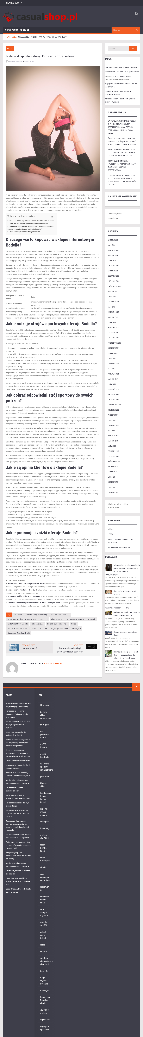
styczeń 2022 (113, 327)
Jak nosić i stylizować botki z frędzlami (121, 67)
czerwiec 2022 (113, 302)
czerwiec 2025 (113, 276)
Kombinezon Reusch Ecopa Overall (81, 619)
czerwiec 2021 (113, 364)
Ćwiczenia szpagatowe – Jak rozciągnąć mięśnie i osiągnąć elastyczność (18, 845)
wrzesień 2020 (113, 410)
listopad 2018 (113, 456)
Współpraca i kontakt (17, 30)
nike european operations (45, 877)
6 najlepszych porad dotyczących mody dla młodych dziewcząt (19, 856)
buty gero (44, 725)
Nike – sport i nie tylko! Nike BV (21, 590)
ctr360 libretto (43, 745)
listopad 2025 (113, 266)
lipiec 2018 (112, 477)
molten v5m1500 (44, 836)
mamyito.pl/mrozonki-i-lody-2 (117, 608)
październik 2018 (114, 461)
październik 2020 (114, 405)
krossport (44, 822)
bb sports (18, 615)
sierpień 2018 (113, 472)
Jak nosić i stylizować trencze (18, 761)
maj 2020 (111, 431)
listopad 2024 (113, 281)
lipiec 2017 (112, 487)
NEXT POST (79, 645)
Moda (9, 48)
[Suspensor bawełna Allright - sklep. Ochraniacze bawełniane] (91, 646)
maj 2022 (111, 307)
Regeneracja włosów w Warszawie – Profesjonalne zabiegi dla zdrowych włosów (18, 753)
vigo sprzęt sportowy (45, 1028)
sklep (73, 624)
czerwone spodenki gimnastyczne (22, 619)
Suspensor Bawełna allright (19, 633)
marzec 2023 (113, 291)
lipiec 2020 (112, 420)
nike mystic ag (38, 624)
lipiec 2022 (112, 297)
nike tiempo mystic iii (44, 912)
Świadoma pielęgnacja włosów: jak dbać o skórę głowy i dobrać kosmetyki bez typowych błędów (122, 141)
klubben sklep (57, 619)
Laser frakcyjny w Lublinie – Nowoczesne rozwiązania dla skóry (18, 881)
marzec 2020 (113, 441)
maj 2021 (111, 369)
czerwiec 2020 (113, 425)
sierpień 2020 (113, 415)
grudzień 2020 (113, 394)
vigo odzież (45, 1020)
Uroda (110, 534)
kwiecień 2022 (113, 312)
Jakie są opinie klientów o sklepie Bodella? (25, 229)
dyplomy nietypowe (122, 76)
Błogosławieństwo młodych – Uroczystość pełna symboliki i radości (18, 813)
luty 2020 (112, 446)
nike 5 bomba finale (43, 848)
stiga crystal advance (59, 628)
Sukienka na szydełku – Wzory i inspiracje (122, 72)
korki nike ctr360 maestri (18, 624)
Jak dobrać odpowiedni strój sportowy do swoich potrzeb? (31, 226)
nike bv (43, 867)
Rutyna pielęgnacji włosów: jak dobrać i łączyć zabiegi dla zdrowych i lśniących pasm (126, 655)
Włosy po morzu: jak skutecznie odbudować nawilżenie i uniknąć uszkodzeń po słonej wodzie (122, 153)
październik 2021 (114, 343)
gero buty (43, 619)
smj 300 (43, 951)
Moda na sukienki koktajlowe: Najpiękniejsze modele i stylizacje (18, 724)
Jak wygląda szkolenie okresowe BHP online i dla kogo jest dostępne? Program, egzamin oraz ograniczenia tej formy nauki (122, 127)
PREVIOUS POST (28, 645)
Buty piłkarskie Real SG (60, 615)
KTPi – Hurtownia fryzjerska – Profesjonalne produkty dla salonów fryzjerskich (18, 743)
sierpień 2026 (113, 240)
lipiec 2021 (112, 358)
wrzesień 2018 (113, 467)
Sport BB (43, 628)
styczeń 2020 (113, 451)
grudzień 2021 (113, 333)
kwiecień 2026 (113, 250)
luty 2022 (112, 322)
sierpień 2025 (113, 271)
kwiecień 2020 (113, 436)
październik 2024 (114, 286)
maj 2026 (111, 245)
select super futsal (43, 935)
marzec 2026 (113, 255)
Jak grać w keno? (29, 648)
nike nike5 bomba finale (57, 624)
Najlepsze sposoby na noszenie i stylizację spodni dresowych (17, 714)
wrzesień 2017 (113, 482)
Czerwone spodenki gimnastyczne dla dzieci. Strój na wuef (34, 603)
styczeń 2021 (113, 389)
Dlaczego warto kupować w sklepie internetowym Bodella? (31, 221)
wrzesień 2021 (113, 348)
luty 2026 (112, 260)
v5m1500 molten (44, 1011)
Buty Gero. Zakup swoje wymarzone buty (26, 583)
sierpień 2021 (113, 353)
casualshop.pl (53, 663)
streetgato (76, 628)
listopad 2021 (113, 338)
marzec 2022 (113, 317)
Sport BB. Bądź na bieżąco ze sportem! (25, 596)
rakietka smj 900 (43, 923)
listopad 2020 (113, 400)
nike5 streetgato (45, 859)
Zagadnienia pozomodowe (119, 547)
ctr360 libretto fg (44, 755)
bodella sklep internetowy (36, 615)
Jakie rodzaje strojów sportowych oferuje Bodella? (28, 224)
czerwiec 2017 (113, 492)
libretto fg (44, 828)
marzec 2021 (113, 379)
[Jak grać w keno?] (14, 647)
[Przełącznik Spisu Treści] (51, 217)
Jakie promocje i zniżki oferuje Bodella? (24, 232)
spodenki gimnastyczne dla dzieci (22, 628)
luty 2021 (112, 384)
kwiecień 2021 (113, 374)
